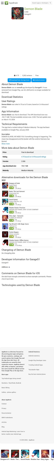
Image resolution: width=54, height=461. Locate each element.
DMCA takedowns (7, 417)
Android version (40, 80)
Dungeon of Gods (14, 183)
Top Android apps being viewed (11, 378)
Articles (4, 422)
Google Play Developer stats (37, 360)
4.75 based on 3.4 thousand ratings (33, 157)
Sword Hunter (13, 199)
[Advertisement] (27, 47)
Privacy (4, 408)
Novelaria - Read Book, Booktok (11, 383)
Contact (4, 404)
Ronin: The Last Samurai (17, 191)
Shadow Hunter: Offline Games (19, 240)
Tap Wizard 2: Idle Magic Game (19, 224)
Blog (3, 427)
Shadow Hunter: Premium (17, 208)
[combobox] (40, 3)
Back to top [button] (49, 443)
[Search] (50, 3)
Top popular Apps (34, 369)
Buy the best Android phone (37, 374)
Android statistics (34, 356)
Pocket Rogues (14, 232)
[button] (27, 267)
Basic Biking (5, 387)
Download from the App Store (20, 80)
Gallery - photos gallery (9, 392)
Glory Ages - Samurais (16, 216)
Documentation (6, 413)
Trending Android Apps (36, 365)
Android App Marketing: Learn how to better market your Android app (13, 433)
